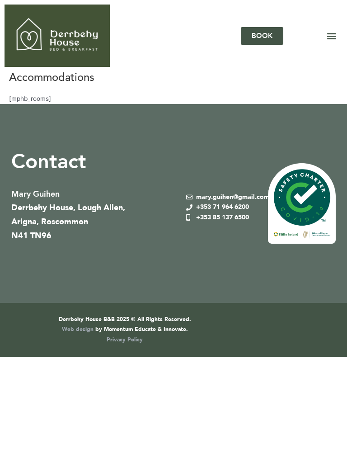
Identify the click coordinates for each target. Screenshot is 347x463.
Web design (78, 329)
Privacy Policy (125, 339)
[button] (331, 35)
